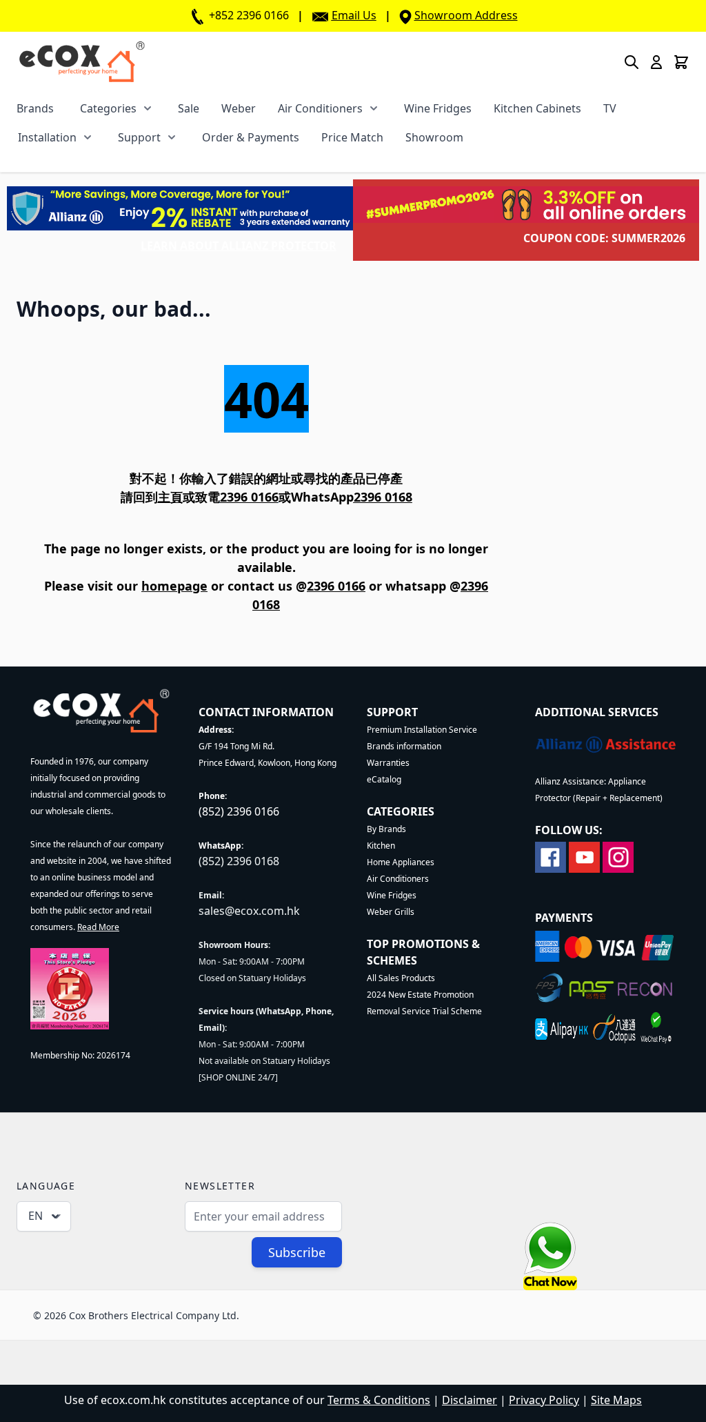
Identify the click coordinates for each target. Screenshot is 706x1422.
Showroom (434, 137)
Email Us (354, 15)
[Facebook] (550, 856)
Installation (47, 137)
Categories (108, 108)
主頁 (170, 496)
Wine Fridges (438, 108)
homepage (174, 585)
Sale (188, 108)
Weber (238, 108)
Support (139, 137)
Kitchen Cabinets (537, 108)
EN (35, 1215)
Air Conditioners (320, 108)
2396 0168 (383, 496)
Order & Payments (250, 137)
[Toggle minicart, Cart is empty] (681, 62)
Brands (35, 108)
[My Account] (656, 62)
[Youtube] (584, 856)
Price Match (352, 137)
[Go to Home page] (82, 61)
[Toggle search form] (632, 62)
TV (609, 108)
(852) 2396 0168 (239, 861)
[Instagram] (618, 856)
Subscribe (296, 1252)
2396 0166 (336, 585)
